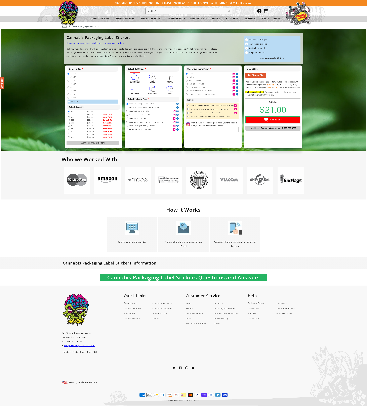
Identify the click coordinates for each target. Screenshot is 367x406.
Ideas (217, 324)
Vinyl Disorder (179, 400)
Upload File (252, 69)
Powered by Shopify (192, 400)
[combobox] (189, 11)
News (188, 303)
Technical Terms (256, 303)
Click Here (100, 143)
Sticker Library (160, 313)
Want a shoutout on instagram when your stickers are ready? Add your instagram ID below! (214, 124)
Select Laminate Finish (198, 69)
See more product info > (272, 58)
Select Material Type (137, 99)
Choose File (257, 75)
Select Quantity (76, 107)
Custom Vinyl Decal (162, 303)
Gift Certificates (284, 313)
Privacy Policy (221, 318)
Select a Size (75, 69)
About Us (218, 303)
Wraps (156, 318)
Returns (189, 308)
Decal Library (130, 303)
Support (2, 83)
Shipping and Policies (225, 308)
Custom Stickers (132, 318)
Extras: (190, 100)
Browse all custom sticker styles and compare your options (95, 43)
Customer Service (194, 313)
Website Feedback (286, 308)
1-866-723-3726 (289, 128)
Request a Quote (268, 128)
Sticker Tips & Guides (196, 324)
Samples (252, 313)
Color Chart (253, 318)
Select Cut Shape (136, 69)
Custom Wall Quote (162, 308)
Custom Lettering (132, 308)
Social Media (130, 313)
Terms (189, 318)
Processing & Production (226, 313)
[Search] (229, 11)
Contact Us (253, 308)
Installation (282, 303)
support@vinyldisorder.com (79, 345)
